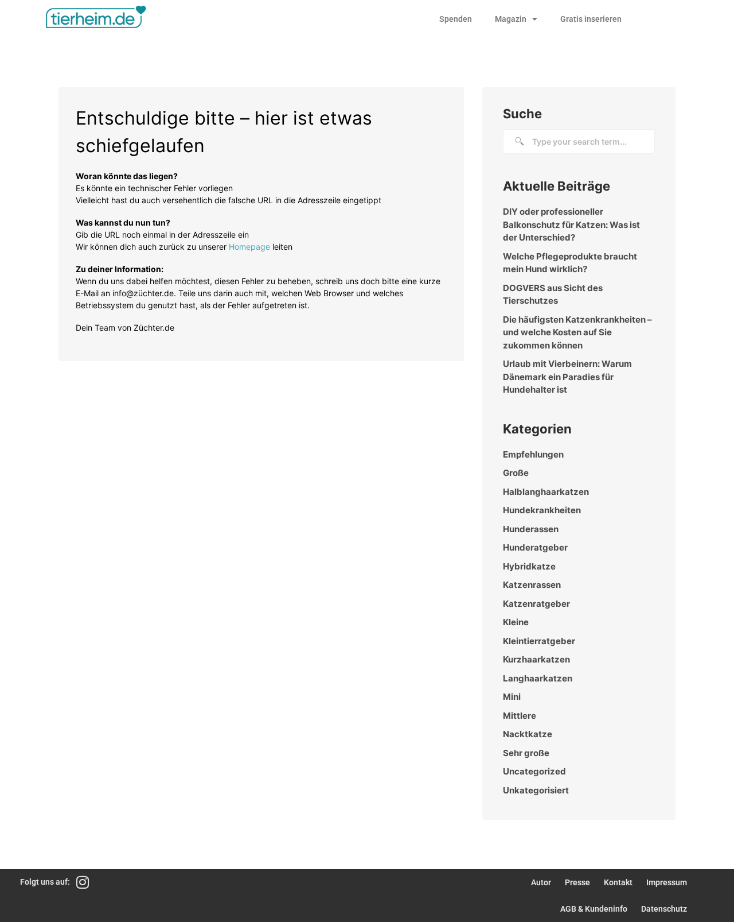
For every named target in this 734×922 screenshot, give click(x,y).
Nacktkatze (527, 734)
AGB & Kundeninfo (593, 908)
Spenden (455, 19)
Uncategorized (534, 771)
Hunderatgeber (535, 547)
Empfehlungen (533, 454)
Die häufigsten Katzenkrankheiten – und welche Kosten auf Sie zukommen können (577, 332)
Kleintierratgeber (539, 641)
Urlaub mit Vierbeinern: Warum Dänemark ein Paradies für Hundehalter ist (567, 376)
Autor (541, 882)
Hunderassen (531, 529)
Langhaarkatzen (537, 678)
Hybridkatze (529, 566)
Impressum (666, 882)
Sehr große (526, 752)
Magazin (510, 19)
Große (516, 472)
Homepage (249, 246)
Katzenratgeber (536, 603)
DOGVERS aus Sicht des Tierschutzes (553, 294)
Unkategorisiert (536, 790)
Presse (577, 882)
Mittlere (519, 715)
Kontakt (618, 882)
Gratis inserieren (591, 19)
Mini (512, 696)
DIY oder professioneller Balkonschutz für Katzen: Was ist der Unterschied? (571, 224)
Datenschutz (664, 908)
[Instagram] (83, 882)
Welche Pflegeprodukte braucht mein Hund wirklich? (570, 263)
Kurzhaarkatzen (536, 659)
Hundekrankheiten (542, 510)
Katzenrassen (532, 584)
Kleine (516, 622)
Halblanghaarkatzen (546, 491)
